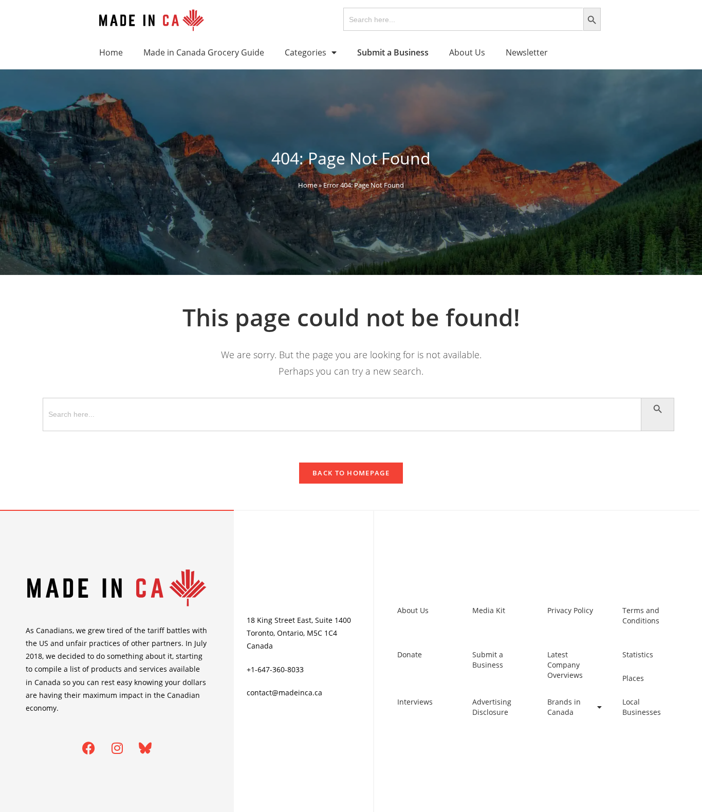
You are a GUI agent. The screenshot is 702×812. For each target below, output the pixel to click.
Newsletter (527, 52)
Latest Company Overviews (565, 665)
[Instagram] (117, 748)
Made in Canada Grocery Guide (203, 52)
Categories (305, 52)
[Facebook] (89, 748)
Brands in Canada (564, 707)
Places (633, 678)
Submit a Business (487, 660)
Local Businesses (641, 707)
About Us (467, 52)
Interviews (415, 702)
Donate (409, 654)
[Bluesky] (145, 748)
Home (111, 52)
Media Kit (488, 610)
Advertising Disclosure (491, 707)
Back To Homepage (351, 472)
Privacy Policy (570, 610)
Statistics (637, 654)
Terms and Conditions (640, 615)
